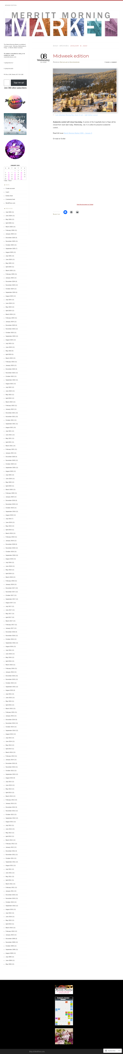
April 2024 (8, 310)
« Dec (5, 180)
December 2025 (10, 237)
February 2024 (10, 318)
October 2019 (10, 507)
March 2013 (9, 796)
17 (21, 174)
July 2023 (8, 343)
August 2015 (9, 690)
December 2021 (10, 413)
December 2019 (10, 500)
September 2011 (10, 862)
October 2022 (10, 376)
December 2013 (10, 763)
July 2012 (8, 825)
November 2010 (10, 898)
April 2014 (8, 748)
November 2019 (10, 504)
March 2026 (9, 226)
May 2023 (8, 350)
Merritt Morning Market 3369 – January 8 (78, 133)
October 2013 (10, 770)
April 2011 (8, 880)
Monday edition (10, 5)
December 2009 (10, 938)
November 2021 (10, 416)
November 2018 (10, 548)
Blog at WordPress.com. (37, 1051)
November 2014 (10, 723)
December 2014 (10, 719)
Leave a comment (111, 62)
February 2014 (10, 756)
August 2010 (9, 909)
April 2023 (8, 354)
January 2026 (10, 234)
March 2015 (9, 708)
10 (21, 172)
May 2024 (8, 307)
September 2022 (10, 380)
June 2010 (9, 916)
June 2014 (9, 741)
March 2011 (9, 884)
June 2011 (9, 873)
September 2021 (10, 423)
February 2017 (10, 624)
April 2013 (8, 792)
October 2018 (10, 551)
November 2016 (10, 635)
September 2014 (10, 730)
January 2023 (10, 365)
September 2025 (10, 248)
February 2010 (10, 931)
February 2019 (10, 537)
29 (15, 178)
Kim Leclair (64, 62)
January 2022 (10, 409)
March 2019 (9, 533)
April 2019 (8, 529)
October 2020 (10, 464)
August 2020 (9, 471)
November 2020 (10, 460)
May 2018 (8, 570)
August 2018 (9, 559)
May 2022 (8, 394)
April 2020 (8, 486)
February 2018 (10, 581)
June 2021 (9, 434)
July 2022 (8, 387)
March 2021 (9, 445)
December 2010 (10, 894)
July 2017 (8, 606)
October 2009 (10, 946)
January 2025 (10, 278)
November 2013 (10, 767)
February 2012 (10, 843)
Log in (7, 192)
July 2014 (8, 738)
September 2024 (10, 292)
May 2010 (8, 920)
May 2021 (8, 438)
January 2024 (10, 321)
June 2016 (9, 654)
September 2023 (10, 336)
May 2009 (8, 964)
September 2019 (10, 511)
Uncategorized (75, 62)
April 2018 (8, 573)
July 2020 (8, 475)
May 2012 (8, 832)
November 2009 (10, 942)
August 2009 (9, 953)
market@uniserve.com (10, 57)
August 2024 (9, 296)
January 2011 (10, 891)
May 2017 (8, 613)
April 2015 (8, 705)
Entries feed (9, 195)
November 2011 (10, 854)
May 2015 (8, 701)
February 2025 (10, 274)
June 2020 (9, 478)
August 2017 (9, 602)
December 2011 (10, 851)
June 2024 (9, 303)
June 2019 (9, 522)
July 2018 (8, 562)
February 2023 (10, 361)
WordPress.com (10, 203)
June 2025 (9, 259)
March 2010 (9, 927)
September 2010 (10, 905)
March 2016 (9, 664)
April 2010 (8, 924)
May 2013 (8, 789)
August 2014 (9, 734)
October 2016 (10, 639)
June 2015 (9, 697)
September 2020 (10, 467)
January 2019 (10, 540)
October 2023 (10, 332)
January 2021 (10, 453)
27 (8, 178)
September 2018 (10, 555)
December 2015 (10, 675)
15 (15, 174)
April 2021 (8, 442)
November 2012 (10, 810)
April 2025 (8, 266)
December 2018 (10, 544)
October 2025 (10, 245)
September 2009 (10, 949)
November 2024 (10, 285)
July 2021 (8, 431)
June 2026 (9, 215)
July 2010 (8, 913)
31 (21, 178)
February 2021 (10, 449)
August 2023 (9, 340)
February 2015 (10, 712)
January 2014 (10, 759)
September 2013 (10, 774)
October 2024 (10, 288)
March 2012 (9, 840)
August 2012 (9, 821)
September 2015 (10, 686)
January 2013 (10, 803)
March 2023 (9, 358)
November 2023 (10, 329)
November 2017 (10, 591)
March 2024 (9, 314)
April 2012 (8, 836)
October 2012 (10, 814)
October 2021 (10, 420)
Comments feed (10, 199)
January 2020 (10, 497)
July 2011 (8, 869)
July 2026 (8, 212)
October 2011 (10, 858)
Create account (10, 188)
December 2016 (10, 632)
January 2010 (10, 935)
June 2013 (9, 785)
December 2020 (10, 456)
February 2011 (10, 887)
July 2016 (8, 650)
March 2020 (9, 489)
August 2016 (9, 646)
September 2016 (10, 643)
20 (8, 176)
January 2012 (10, 847)
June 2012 (9, 829)
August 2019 (9, 515)
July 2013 (8, 781)
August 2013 (9, 778)
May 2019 (8, 526)
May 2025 (8, 263)
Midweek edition (71, 56)
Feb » (10, 180)
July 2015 (8, 694)
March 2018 (9, 577)
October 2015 (10, 683)
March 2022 (9, 402)
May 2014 (8, 745)
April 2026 (8, 223)
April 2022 (8, 398)
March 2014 (9, 752)
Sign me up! (19, 83)
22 (15, 176)
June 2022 (9, 391)
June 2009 (9, 960)
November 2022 (10, 372)
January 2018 (10, 584)
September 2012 (10, 818)
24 (21, 176)
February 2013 (10, 800)
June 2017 (9, 610)
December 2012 (10, 807)
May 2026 (8, 219)
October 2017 (10, 595)
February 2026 (10, 230)
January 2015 (10, 716)
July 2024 (8, 299)
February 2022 (10, 405)
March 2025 (9, 270)
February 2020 (10, 493)
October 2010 (10, 902)
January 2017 (10, 628)
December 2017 (10, 588)
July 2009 (8, 957)
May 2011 (8, 876)
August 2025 (9, 252)
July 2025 (8, 256)
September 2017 (10, 599)
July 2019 (8, 518)
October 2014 (10, 726)
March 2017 (9, 621)
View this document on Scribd (85, 204)
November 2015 (10, 679)
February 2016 (10, 668)
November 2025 (10, 241)
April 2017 (8, 617)
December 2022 (10, 369)
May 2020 (8, 482)
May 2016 (8, 657)
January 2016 (10, 672)
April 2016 (8, 661)
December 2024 (10, 281)
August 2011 (9, 865)
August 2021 (9, 427)
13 (8, 174)
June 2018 (9, 566)
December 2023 (10, 325)
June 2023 (9, 347)
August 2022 (9, 383)
